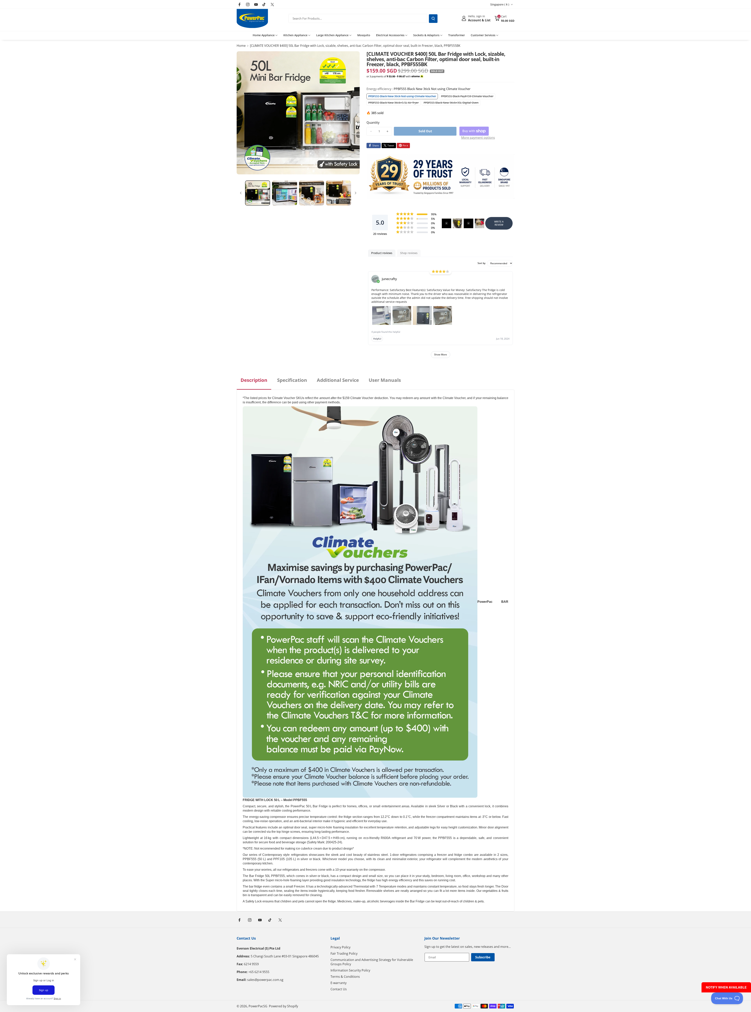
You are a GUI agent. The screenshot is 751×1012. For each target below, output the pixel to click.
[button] (504, 18)
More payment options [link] (478, 137)
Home (241, 45)
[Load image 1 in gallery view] (257, 192)
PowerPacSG (258, 1006)
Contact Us (246, 938)
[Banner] (440, 176)
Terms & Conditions (345, 976)
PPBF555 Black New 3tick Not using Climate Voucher (403, 96)
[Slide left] (241, 193)
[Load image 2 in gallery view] (284, 192)
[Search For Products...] (433, 18)
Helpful (377, 338)
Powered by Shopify (283, 1006)
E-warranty (339, 983)
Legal (335, 938)
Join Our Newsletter (442, 938)
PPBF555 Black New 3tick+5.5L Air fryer (394, 103)
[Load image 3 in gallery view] (311, 192)
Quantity (373, 122)
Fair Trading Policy (344, 953)
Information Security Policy (350, 970)
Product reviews (381, 253)
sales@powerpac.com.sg (265, 980)
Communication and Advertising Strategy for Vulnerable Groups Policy (372, 962)
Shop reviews (409, 253)
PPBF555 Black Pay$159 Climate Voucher (468, 96)
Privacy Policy (340, 947)
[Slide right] (355, 193)
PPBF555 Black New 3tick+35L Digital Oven (452, 103)
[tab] (254, 383)
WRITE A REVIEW (499, 223)
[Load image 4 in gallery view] (338, 192)
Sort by (481, 263)
